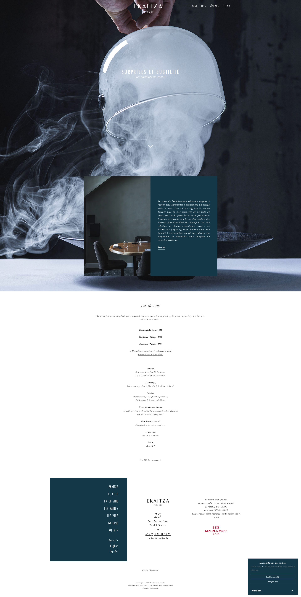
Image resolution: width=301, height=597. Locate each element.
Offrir (226, 6)
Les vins (112, 515)
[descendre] (150, 146)
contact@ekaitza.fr (158, 538)
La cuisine (111, 501)
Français (113, 540)
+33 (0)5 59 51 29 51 (158, 534)
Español (114, 551)
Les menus (111, 508)
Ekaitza (113, 486)
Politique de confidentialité (162, 585)
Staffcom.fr (154, 588)
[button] (203, 6)
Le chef (113, 493)
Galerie (113, 523)
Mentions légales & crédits (138, 585)
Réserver (161, 247)
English (114, 546)
